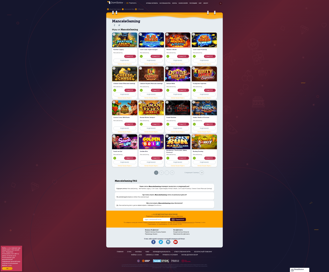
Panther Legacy (146, 188)
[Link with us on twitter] (119, 25)
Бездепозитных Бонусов (181, 232)
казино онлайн (183, 3)
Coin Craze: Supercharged (159, 188)
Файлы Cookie (136, 255)
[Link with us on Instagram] (168, 242)
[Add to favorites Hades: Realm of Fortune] (193, 102)
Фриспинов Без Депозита (181, 234)
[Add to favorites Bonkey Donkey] (193, 136)
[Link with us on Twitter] (161, 242)
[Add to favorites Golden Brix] (140, 136)
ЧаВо (147, 252)
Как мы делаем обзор (189, 255)
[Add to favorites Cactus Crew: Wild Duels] (113, 102)
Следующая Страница (192, 172)
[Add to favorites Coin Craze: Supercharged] (140, 34)
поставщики (193, 3)
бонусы (174, 3)
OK (7, 268)
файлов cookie (7, 265)
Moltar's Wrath (172, 188)
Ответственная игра (182, 252)
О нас (129, 252)
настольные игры (165, 3)
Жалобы (138, 252)
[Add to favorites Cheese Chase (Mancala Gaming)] (113, 68)
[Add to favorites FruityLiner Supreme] (193, 68)
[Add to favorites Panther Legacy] (113, 34)
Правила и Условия (170, 255)
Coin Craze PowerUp (184, 188)
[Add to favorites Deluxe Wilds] (167, 68)
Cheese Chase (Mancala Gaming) (201, 188)
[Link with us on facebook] (114, 25)
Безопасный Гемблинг (203, 252)
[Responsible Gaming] (186, 261)
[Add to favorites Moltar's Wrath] (167, 34)
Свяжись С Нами (152, 255)
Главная (120, 252)
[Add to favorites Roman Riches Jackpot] (140, 102)
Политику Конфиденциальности (185, 222)
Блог (200, 3)
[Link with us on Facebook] (153, 242)
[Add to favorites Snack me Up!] (113, 136)
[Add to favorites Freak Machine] (167, 102)
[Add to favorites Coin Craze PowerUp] (193, 34)
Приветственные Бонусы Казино (155, 232)
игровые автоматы (152, 3)
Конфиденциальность (161, 252)
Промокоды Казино (151, 234)
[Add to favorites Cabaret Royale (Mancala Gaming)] (140, 68)
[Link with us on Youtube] (175, 242)
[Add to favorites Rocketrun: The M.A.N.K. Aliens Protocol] (167, 136)
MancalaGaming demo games (128, 205)
